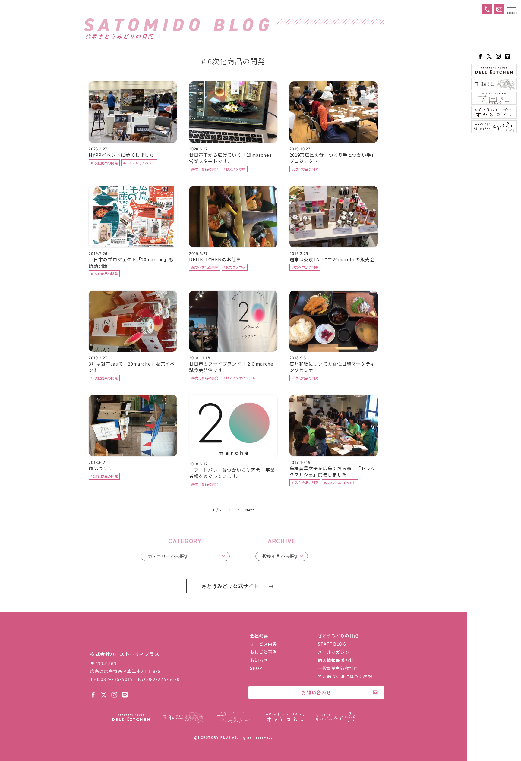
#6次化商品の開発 (104, 162)
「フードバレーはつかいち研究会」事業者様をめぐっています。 (232, 473)
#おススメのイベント (139, 162)
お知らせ (259, 660)
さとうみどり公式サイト (230, 586)
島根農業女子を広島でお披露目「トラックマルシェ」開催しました (332, 471)
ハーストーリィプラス (493, 34)
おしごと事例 (263, 652)
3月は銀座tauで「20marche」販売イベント (132, 366)
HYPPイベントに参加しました (121, 155)
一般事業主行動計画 (338, 668)
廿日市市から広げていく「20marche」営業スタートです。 (231, 158)
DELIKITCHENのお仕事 (215, 259)
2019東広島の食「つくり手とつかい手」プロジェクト (332, 158)
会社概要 (259, 636)
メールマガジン (334, 652)
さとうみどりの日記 (338, 636)
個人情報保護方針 (336, 660)
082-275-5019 (117, 679)
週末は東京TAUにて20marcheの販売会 (332, 259)
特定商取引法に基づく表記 (345, 676)
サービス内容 (263, 644)
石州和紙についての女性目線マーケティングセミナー (332, 366)
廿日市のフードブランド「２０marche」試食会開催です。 (232, 366)
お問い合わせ (316, 692)
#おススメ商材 (234, 169)
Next (249, 509)
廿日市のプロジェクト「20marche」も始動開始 (131, 262)
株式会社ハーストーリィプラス (129, 639)
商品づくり (100, 468)
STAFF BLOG (332, 644)
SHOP (256, 668)
